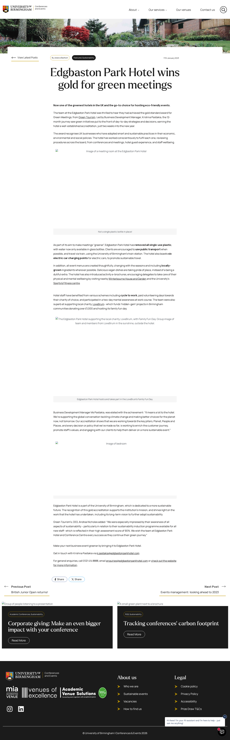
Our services (156, 10)
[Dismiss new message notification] (225, 717)
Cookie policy (189, 686)
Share (60, 579)
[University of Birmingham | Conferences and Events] (25, 9)
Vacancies (130, 701)
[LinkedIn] (22, 709)
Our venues (183, 10)
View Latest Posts (28, 57)
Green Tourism (87, 117)
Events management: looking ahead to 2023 (190, 589)
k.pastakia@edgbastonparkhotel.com (118, 553)
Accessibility (189, 701)
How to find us (133, 709)
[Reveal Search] (223, 9)
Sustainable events (136, 694)
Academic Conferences (20, 614)
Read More (19, 640)
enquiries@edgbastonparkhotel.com (127, 560)
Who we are (131, 686)
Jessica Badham (61, 57)
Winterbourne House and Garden (127, 278)
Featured (78, 57)
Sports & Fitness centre (66, 283)
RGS (127, 614)
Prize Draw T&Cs (191, 709)
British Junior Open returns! (29, 589)
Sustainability (88, 57)
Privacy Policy (189, 694)
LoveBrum (98, 304)
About (133, 10)
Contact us (207, 10)
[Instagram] (10, 709)
